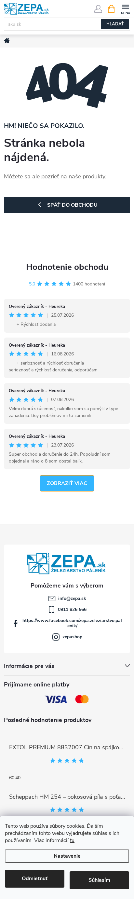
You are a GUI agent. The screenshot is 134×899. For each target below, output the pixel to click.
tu (72, 840)
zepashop (72, 637)
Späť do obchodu (72, 205)
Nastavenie (67, 856)
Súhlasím (99, 880)
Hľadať (115, 24)
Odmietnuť (34, 878)
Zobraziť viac (67, 483)
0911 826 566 (72, 609)
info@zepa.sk (72, 598)
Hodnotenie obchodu (67, 267)
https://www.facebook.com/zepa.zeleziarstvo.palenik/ (72, 623)
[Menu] (125, 8)
